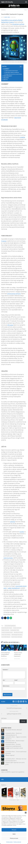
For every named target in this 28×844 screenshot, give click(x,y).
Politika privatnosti (17, 842)
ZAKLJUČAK (6, 78)
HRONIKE (3, 10)
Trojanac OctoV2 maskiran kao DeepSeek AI (18, 654)
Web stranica (6, 686)
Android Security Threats (7, 628)
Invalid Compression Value (7, 632)
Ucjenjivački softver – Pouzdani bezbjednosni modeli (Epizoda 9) (13, 745)
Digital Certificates (5, 630)
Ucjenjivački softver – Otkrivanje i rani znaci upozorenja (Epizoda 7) (15, 760)
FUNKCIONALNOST (7, 76)
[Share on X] (5, 618)
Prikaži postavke (14, 838)
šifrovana (10, 325)
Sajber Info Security (7, 2)
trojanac (3, 241)
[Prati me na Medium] (23, 701)
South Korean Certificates (17, 637)
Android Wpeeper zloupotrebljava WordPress (5, 654)
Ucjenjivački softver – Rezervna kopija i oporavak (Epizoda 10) (14, 741)
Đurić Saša (7, 17)
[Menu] (26, 2)
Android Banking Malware (10, 625)
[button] (25, 812)
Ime (4, 680)
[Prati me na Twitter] (18, 701)
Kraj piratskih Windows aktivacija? (13, 730)
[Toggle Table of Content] (20, 66)
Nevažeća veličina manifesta (12, 72)
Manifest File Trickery (18, 632)
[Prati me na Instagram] (16, 701)
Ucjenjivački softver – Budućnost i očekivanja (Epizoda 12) (13, 734)
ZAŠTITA (5, 80)
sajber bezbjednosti (14, 588)
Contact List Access (17, 628)
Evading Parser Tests (14, 630)
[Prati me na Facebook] (13, 701)
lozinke (22, 532)
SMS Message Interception (17, 634)
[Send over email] (11, 618)
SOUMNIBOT (6, 69)
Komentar (5, 669)
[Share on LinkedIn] (8, 618)
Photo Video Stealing (6, 634)
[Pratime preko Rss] (26, 701)
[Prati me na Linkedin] (21, 701)
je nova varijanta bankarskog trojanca (11, 21)
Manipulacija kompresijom (12, 70)
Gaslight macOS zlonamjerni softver (14, 748)
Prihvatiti (14, 830)
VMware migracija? (10, 755)
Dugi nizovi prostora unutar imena (14, 74)
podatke (22, 137)
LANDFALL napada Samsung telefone (15, 772)
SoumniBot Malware (6, 637)
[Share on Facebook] (2, 618)
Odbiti (14, 834)
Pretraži (23, 721)
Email (16, 680)
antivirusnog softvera (14, 294)
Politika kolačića (9, 842)
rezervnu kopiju (8, 558)
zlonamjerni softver (18, 24)
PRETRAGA (3, 718)
